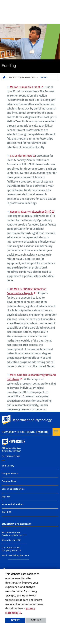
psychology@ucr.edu (18, 555)
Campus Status (10, 473)
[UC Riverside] (8, 420)
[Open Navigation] (56, 432)
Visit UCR (6, 512)
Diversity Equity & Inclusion (22, 77)
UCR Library (8, 466)
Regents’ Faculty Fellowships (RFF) (30, 211)
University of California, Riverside (25, 432)
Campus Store (9, 481)
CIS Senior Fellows (21, 155)
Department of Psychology (32, 420)
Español (6, 497)
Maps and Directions (13, 504)
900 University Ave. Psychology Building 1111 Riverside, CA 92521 (14, 536)
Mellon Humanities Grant (25, 87)
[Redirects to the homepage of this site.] (4, 77)
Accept (15, 620)
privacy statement (20, 610)
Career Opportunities (13, 489)
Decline (36, 620)
